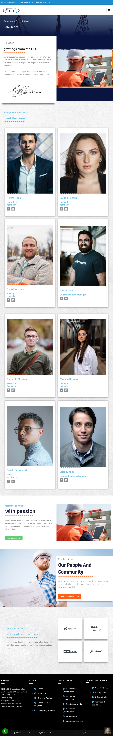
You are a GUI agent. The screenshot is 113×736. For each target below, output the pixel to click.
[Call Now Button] (5, 731)
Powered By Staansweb (84, 733)
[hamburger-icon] (108, 10)
